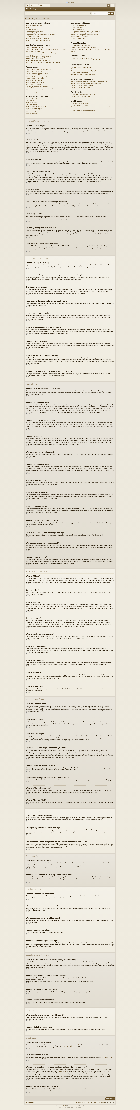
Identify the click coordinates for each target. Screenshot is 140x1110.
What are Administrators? (78, 25)
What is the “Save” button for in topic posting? (39, 88)
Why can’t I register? (32, 29)
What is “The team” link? (78, 38)
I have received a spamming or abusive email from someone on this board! (91, 50)
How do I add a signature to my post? (37, 73)
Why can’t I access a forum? (34, 80)
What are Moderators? (77, 27)
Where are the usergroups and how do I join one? (85, 31)
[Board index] (70, 2)
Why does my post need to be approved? (38, 90)
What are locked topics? (33, 112)
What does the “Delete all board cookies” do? (39, 40)
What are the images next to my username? (39, 57)
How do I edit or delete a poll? (35, 78)
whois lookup (62, 1071)
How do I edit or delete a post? (35, 71)
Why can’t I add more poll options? (36, 77)
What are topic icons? (32, 113)
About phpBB (68, 1047)
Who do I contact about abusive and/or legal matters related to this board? (90, 108)
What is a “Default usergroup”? (80, 36)
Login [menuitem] (113, 6)
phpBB (36, 319)
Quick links (28, 6)
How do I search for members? (80, 72)
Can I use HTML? (31, 100)
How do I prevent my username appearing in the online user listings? (46, 49)
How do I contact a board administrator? (83, 110)
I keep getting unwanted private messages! (83, 47)
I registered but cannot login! (34, 31)
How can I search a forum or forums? (82, 67)
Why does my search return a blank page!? (83, 71)
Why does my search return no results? (82, 69)
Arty (64, 1107)
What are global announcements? (36, 106)
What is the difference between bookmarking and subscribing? (89, 81)
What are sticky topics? (33, 110)
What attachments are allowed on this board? (84, 94)
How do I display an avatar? (34, 58)
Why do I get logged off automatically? (37, 38)
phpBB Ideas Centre (106, 1057)
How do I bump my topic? (33, 92)
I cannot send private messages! (80, 45)
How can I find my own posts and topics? (83, 74)
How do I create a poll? (33, 75)
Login (35, 9)
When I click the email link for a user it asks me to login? (43, 62)
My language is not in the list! (35, 55)
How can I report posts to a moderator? (37, 86)
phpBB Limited (75, 1045)
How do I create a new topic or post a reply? (39, 69)
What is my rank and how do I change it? (38, 60)
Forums (35, 6)
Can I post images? (32, 104)
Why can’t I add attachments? (35, 82)
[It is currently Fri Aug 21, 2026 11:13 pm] (90, 13)
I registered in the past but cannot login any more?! (41, 35)
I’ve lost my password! (32, 36)
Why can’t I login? (31, 33)
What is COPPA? (31, 27)
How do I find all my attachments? (81, 96)
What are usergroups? (77, 29)
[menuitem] (108, 5)
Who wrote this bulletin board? (80, 103)
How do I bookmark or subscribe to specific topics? (86, 83)
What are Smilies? (31, 102)
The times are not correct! (33, 51)
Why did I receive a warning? (34, 84)
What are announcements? (34, 108)
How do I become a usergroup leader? (82, 33)
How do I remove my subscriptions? (81, 87)
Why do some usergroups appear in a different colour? (87, 35)
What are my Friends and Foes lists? (82, 58)
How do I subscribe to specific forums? (82, 85)
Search (29, 9)
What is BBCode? (31, 99)
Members (45, 6)
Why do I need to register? (34, 25)
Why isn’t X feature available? (80, 105)
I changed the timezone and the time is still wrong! (41, 53)
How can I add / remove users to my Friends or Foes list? (88, 60)
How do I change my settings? (35, 47)
